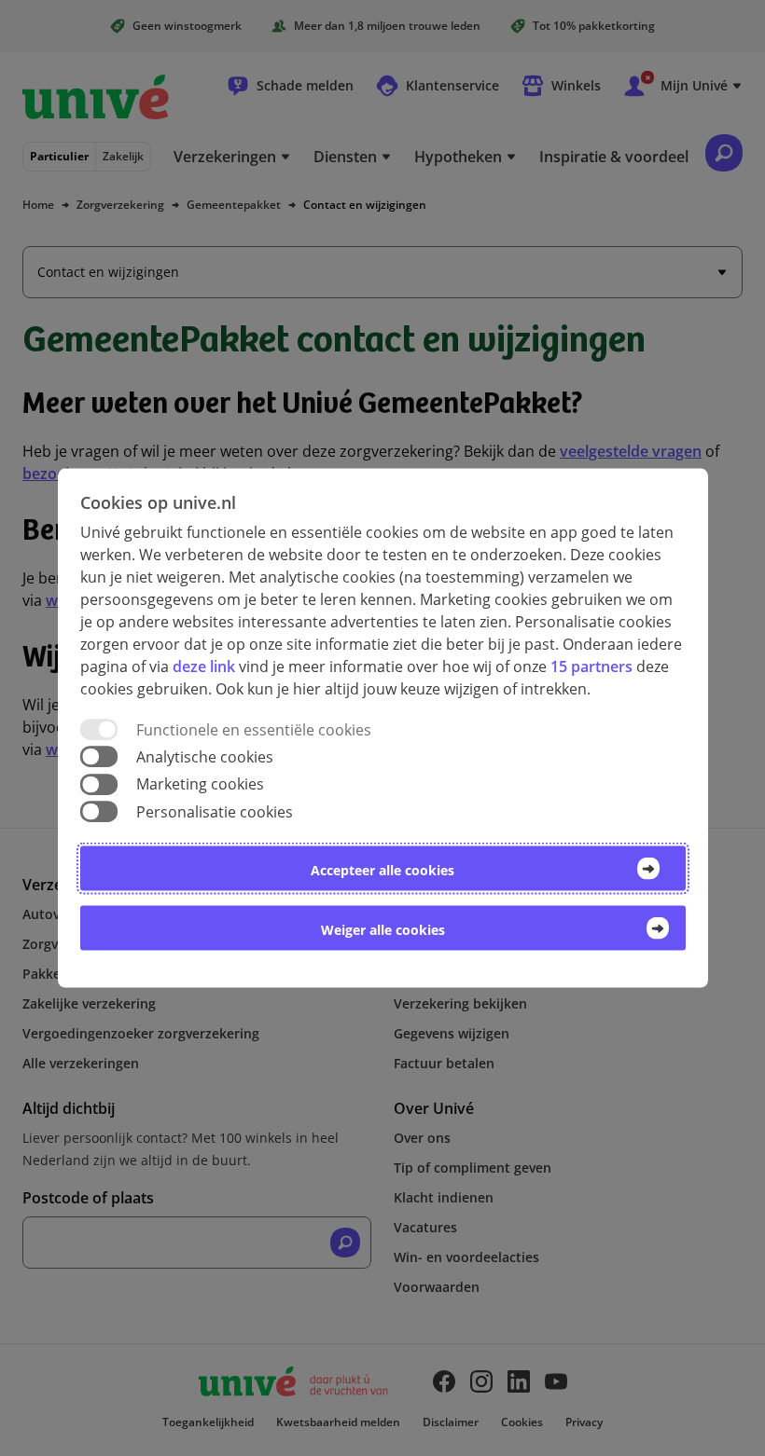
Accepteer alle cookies (382, 869)
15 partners (591, 666)
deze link (204, 666)
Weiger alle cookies (383, 929)
